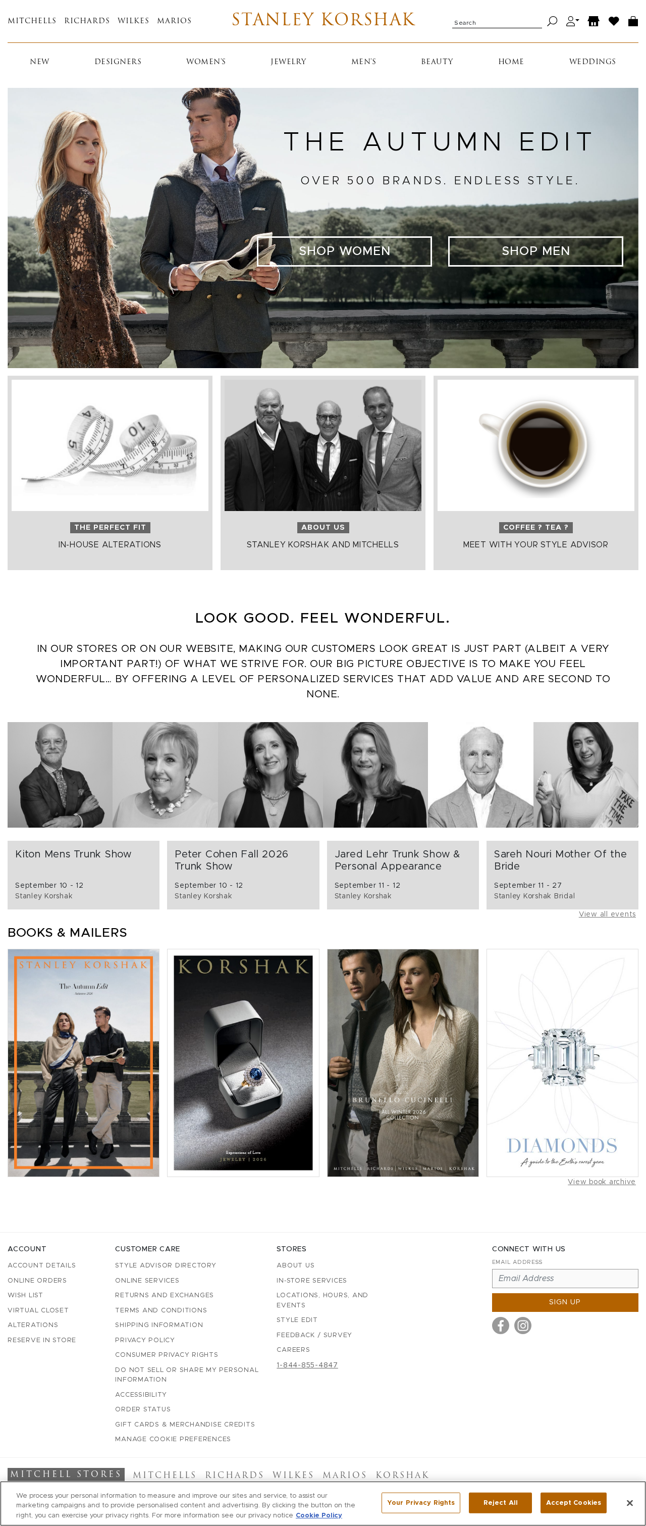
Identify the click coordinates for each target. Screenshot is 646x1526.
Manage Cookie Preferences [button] (173, 1439)
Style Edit (297, 1320)
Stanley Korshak (323, 21)
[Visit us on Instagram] (522, 1325)
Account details (42, 1265)
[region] (323, 1503)
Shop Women (345, 251)
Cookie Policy (319, 1515)
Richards (87, 21)
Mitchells (32, 21)
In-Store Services (312, 1281)
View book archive (602, 1182)
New (39, 62)
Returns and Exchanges (164, 1295)
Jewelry (288, 62)
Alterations (33, 1325)
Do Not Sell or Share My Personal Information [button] (186, 1375)
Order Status (143, 1409)
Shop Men (536, 251)
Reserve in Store (42, 1340)
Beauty (437, 62)
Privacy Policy (145, 1340)
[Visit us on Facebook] (500, 1325)
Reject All (500, 1502)
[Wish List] (614, 21)
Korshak (402, 1476)
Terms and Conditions (161, 1310)
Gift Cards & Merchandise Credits (185, 1424)
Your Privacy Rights (421, 1502)
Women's (206, 62)
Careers (293, 1350)
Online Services (147, 1281)
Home (511, 62)
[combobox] (497, 21)
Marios (174, 21)
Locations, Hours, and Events (322, 1300)
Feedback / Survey (314, 1335)
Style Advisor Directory (165, 1265)
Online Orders (37, 1281)
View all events (607, 914)
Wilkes (133, 21)
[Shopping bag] (633, 21)
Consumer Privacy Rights (166, 1355)
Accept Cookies (573, 1502)
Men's (363, 62)
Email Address (517, 1262)
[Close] (630, 1503)
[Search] (552, 21)
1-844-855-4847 (307, 1365)
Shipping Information (159, 1325)
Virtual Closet (38, 1310)
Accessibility (141, 1395)
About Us (295, 1265)
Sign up (565, 1302)
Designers (118, 62)
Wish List (25, 1295)
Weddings (592, 62)
